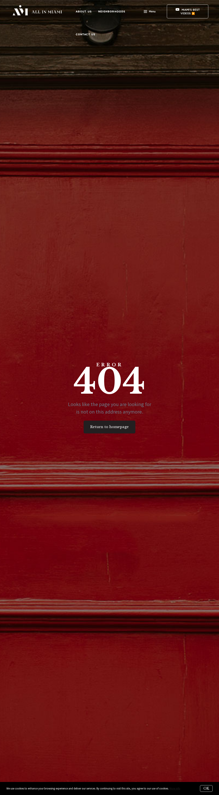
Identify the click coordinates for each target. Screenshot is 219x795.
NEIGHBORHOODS (111, 11)
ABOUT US (84, 11)
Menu (152, 11)
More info (174, 788)
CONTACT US (85, 34)
